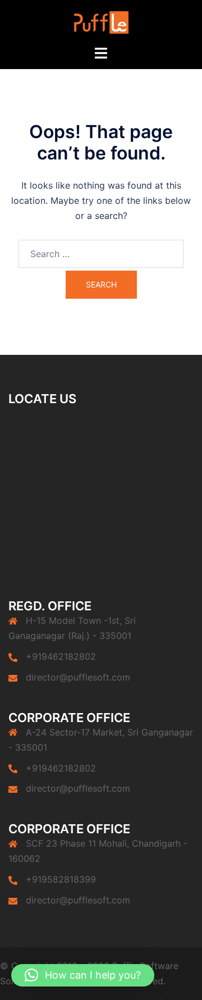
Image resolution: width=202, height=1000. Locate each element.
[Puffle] (101, 21)
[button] (82, 975)
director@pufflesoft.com (78, 677)
